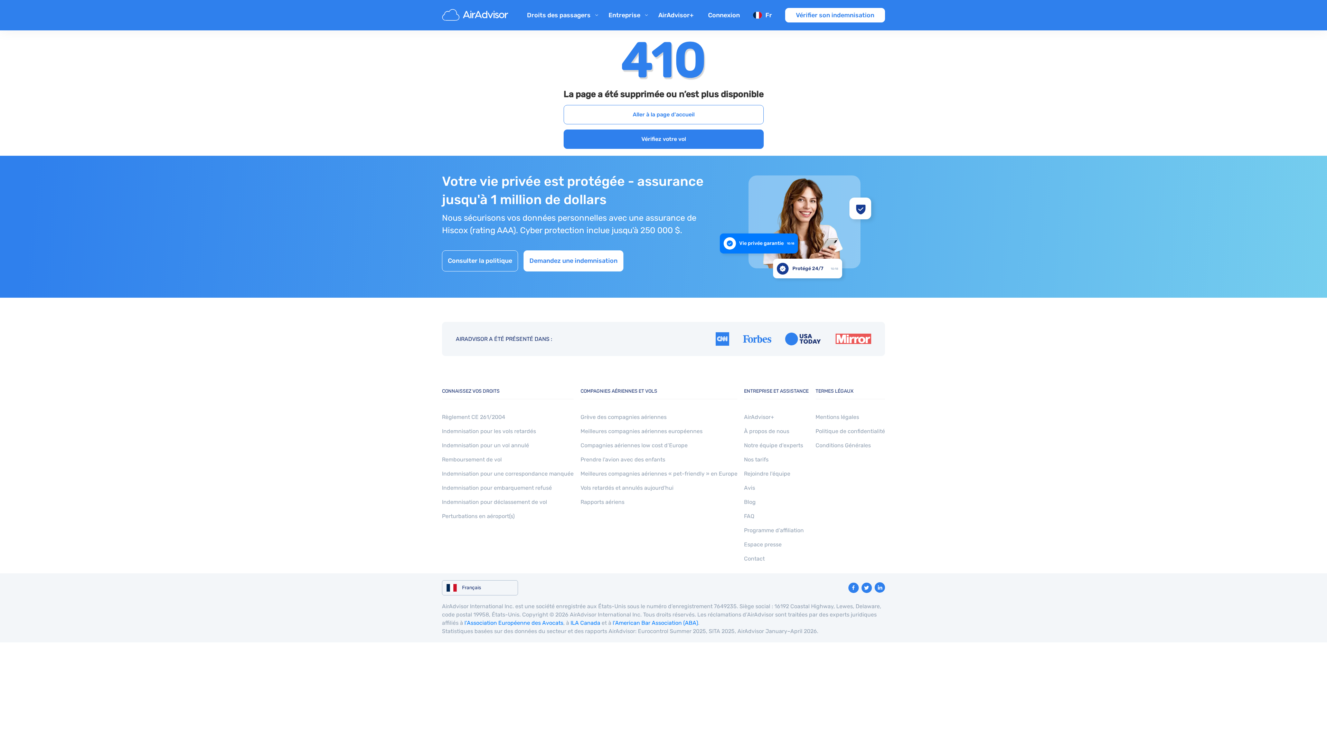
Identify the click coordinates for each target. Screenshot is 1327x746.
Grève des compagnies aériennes (624, 417)
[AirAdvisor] (476, 15)
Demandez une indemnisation (573, 261)
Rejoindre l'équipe (767, 473)
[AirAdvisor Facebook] (853, 588)
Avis (749, 488)
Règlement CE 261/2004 (473, 417)
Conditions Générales (843, 445)
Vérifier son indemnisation (835, 15)
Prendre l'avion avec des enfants (623, 459)
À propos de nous (766, 431)
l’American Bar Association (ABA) (655, 623)
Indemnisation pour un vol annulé (485, 445)
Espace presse (763, 544)
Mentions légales (837, 417)
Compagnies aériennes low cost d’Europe (634, 445)
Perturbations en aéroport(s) (478, 516)
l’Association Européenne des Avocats (513, 623)
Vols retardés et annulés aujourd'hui (627, 488)
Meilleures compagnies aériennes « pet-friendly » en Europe (659, 473)
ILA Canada (585, 623)
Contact (754, 558)
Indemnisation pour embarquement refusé (497, 488)
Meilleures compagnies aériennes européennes (642, 431)
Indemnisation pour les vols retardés (489, 431)
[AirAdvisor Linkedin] (880, 587)
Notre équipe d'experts (773, 445)
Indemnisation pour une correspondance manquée (508, 473)
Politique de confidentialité (850, 431)
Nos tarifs (756, 459)
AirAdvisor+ (676, 15)
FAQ (749, 516)
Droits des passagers (559, 15)
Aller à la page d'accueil (664, 114)
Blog (750, 502)
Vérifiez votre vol (663, 139)
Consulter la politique (480, 261)
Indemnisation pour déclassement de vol (494, 502)
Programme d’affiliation (774, 530)
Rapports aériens (602, 502)
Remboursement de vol (472, 459)
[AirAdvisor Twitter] (867, 588)
